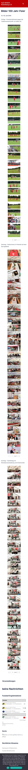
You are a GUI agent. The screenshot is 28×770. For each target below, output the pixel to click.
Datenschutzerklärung (16, 767)
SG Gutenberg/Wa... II (9, 703)
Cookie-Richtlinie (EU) (8, 751)
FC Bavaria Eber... (8, 712)
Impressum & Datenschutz (9, 748)
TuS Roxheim (16, 718)
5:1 (23, 708)
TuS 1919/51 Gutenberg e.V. (6, 3)
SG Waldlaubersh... (8, 708)
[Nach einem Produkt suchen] (23, 3)
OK (8, 767)
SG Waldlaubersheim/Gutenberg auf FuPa (7, 723)
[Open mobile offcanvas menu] (26, 4)
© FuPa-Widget (23, 720)
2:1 (24, 703)
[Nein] (26, 761)
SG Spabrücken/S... (17, 708)
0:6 (24, 711)
